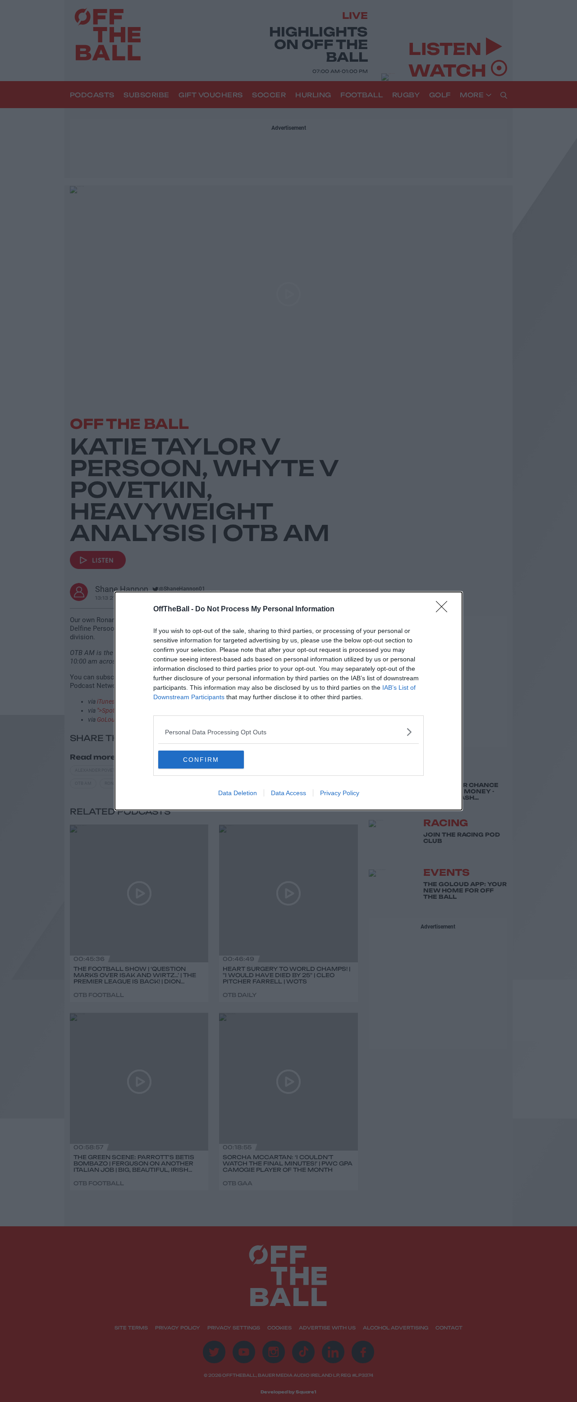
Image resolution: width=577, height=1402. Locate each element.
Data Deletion (237, 793)
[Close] (444, 609)
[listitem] (288, 732)
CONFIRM (201, 759)
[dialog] (288, 701)
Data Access (288, 793)
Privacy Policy (339, 793)
